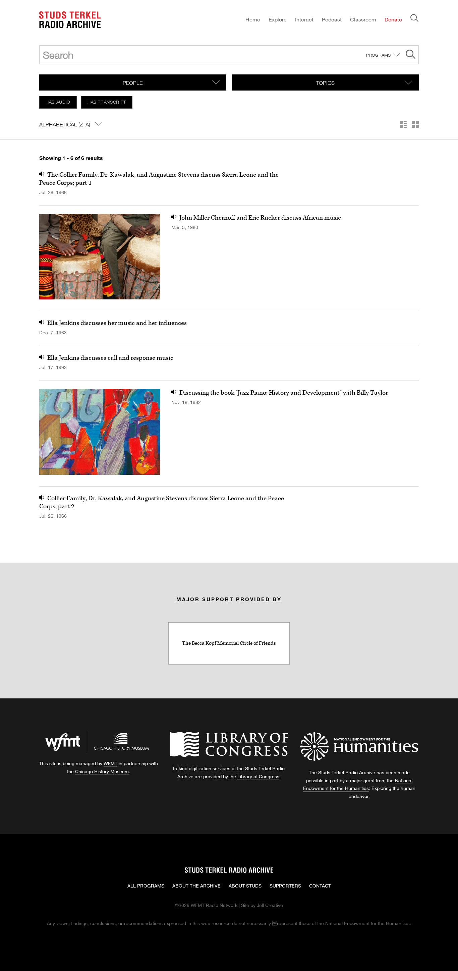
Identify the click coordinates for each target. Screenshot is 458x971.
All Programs (145, 886)
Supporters (285, 886)
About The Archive (196, 886)
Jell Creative (270, 905)
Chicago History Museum (102, 771)
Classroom (363, 19)
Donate (393, 19)
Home (252, 19)
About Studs (245, 886)
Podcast (332, 19)
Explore (278, 19)
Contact (320, 886)
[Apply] (410, 55)
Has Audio (58, 102)
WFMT (110, 763)
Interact (304, 19)
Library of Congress (258, 776)
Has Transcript (107, 102)
